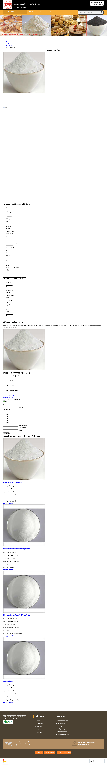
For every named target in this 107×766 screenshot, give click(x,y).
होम (7, 41)
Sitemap (39, 732)
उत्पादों (7, 43)
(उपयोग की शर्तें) (35, 759)
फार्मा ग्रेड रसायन (10, 45)
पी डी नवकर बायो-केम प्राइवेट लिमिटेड (26, 5)
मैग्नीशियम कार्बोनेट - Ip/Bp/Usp (12, 482)
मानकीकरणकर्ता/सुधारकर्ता (63, 721)
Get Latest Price (10, 395)
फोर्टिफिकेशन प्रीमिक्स (62, 732)
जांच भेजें (40, 752)
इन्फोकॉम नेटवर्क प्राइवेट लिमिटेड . (16, 762)
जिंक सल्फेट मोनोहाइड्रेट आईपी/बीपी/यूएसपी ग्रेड (16, 549)
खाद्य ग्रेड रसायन (61, 726)
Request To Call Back (9, 397)
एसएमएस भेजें (51, 752)
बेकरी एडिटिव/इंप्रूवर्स (62, 729)
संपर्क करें (50, 11)
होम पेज (31, 11)
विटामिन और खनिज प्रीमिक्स (63, 734)
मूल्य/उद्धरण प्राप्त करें (8, 503)
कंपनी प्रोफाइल (40, 11)
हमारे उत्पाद (10, 12)
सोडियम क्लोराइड (8, 681)
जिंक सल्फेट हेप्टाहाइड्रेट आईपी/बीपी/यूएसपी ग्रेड (16, 615)
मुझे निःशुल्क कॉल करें (65, 752)
